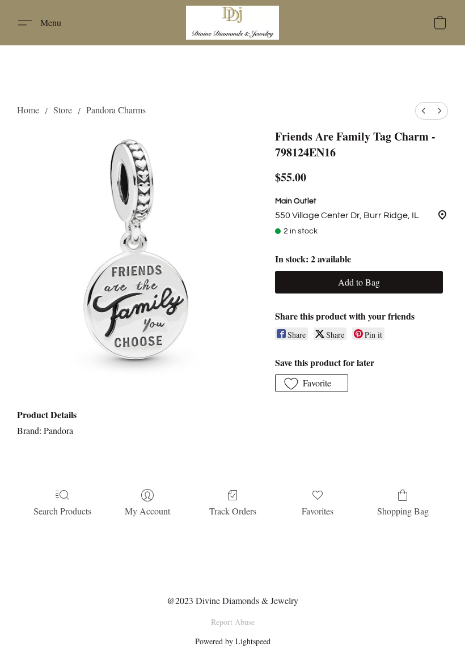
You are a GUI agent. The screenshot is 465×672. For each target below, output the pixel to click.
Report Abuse (233, 621)
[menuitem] (424, 111)
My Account (147, 511)
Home (28, 110)
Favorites (317, 511)
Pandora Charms (116, 110)
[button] (232, 23)
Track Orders (232, 511)
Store (62, 110)
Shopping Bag (403, 511)
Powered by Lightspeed (232, 641)
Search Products (62, 511)
